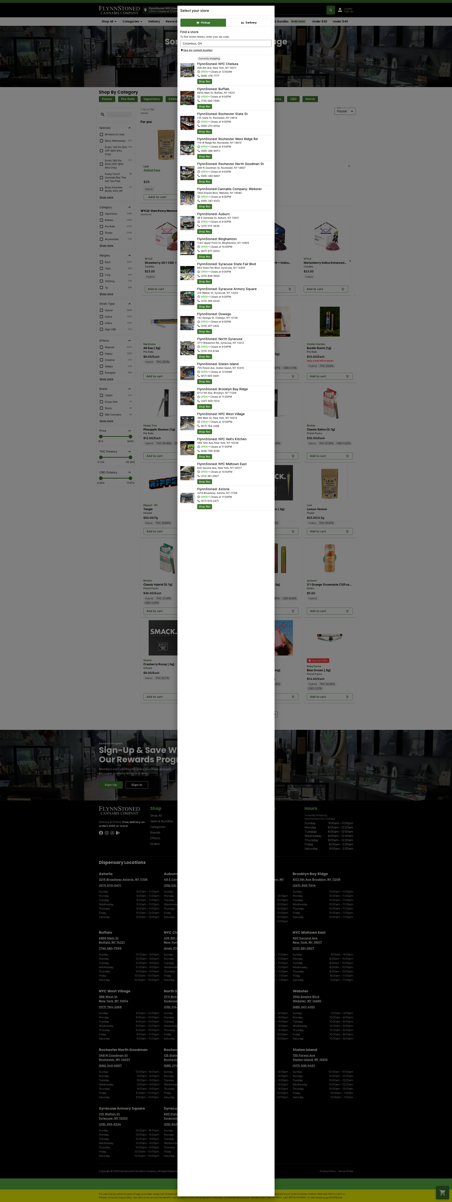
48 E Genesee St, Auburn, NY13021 (218, 217)
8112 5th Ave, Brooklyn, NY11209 (216, 392)
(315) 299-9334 (210, 300)
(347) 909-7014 (210, 400)
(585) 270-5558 (210, 125)
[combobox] (223, 43)
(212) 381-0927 (210, 475)
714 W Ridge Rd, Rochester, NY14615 (219, 142)
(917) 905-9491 (210, 375)
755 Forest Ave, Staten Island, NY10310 (220, 367)
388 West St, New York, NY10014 (217, 417)
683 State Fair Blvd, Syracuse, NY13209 (221, 267)
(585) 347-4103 (210, 200)
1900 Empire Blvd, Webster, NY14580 (219, 192)
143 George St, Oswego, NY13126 (217, 317)
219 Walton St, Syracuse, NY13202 (217, 292)
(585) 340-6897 (210, 175)
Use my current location (197, 50)
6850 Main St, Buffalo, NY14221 (216, 92)
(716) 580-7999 (210, 100)
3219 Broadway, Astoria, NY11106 (217, 492)
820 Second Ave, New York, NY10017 (219, 467)
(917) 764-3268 (210, 425)
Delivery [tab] (251, 22)
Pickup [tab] (205, 22)
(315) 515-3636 (210, 225)
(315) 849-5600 (210, 275)
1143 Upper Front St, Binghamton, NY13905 (223, 242)
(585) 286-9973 (210, 150)
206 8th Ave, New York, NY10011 (216, 67)
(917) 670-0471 (210, 500)
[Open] (269, 43)
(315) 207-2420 (210, 325)
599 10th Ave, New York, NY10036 (218, 442)
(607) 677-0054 (210, 250)
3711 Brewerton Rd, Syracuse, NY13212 (220, 342)
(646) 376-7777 (210, 75)
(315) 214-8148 (210, 350)
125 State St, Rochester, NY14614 (217, 117)
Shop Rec (204, 81)
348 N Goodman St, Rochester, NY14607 (221, 167)
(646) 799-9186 (210, 450)
